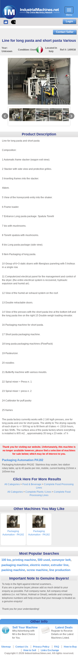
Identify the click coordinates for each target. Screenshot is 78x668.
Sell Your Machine (25, 627)
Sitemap (6, 646)
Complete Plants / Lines (38, 491)
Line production (59, 570)
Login (69, 21)
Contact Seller (64, 31)
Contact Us (21, 646)
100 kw (6, 559)
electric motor (39, 565)
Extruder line (59, 565)
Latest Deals (64, 627)
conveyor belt (61, 559)
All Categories (12, 484)
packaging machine (14, 565)
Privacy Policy (41, 646)
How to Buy (70, 646)
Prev (5, 116)
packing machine (13, 570)
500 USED (44, 559)
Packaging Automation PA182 (22, 460)
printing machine (24, 559)
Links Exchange (50, 650)
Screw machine (37, 570)
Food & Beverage (31, 484)
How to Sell (29, 650)
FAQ (56, 646)
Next (71, 116)
